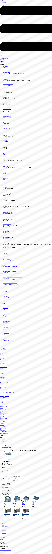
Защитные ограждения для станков (7, 118)
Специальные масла (5, 246)
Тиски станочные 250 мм (3, 372)
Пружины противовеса (6, 329)
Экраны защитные (5, 342)
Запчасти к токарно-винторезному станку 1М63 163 (9, 271)
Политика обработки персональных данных (5, 549)
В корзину (10, 459)
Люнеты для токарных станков (7, 74)
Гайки (4, 303)
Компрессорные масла (5, 207)
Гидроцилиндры (5, 140)
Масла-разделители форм (6, 231)
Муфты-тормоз (5, 93)
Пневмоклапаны (5, 187)
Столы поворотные (5, 79)
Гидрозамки (4, 154)
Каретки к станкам (5, 308)
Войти (2, 440)
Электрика (3, 122)
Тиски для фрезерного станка (3, 367)
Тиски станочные (2, 412)
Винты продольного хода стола (7, 298)
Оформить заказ (6, 526)
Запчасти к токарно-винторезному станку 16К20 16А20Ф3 (10, 266)
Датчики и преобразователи (6, 128)
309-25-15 (2, 62)
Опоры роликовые (5, 327)
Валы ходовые (5, 290)
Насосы (4, 159)
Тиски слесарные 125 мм (3, 368)
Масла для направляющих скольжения (7, 238)
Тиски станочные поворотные (4, 413)
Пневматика (3, 180)
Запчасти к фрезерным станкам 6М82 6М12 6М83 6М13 (10, 283)
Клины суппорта (5, 310)
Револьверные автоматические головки (8, 84)
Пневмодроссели (5, 189)
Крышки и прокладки (5, 317)
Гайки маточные (5, 304)
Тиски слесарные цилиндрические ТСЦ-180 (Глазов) (35, 502)
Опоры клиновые (5, 86)
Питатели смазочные (5, 149)
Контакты (3, 5)
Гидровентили (5, 147)
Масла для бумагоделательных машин (7, 212)
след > (10, 447)
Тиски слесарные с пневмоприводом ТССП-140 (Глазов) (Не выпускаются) (16, 502)
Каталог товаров (4, 2)
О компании (3, 3)
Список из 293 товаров (6, 447)
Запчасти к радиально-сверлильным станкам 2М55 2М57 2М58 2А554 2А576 (12, 277)
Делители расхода (5, 142)
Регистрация (3, 441)
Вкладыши (4, 302)
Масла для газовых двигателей (7, 214)
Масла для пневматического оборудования (8, 219)
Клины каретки (5, 309)
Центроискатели (5, 339)
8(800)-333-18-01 (2, 51)
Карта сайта (1, 544)
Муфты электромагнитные (6, 72)
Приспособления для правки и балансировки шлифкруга (7, 392)
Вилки (4, 292)
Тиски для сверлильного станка (4, 362)
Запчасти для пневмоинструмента (7, 201)
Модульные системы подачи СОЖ (7, 116)
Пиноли (4, 328)
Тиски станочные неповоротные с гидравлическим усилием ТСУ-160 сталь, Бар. (16, 514)
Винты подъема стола (5, 296)
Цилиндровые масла (5, 253)
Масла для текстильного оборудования (7, 226)
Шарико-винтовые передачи (6, 91)
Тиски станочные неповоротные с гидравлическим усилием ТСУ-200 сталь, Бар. (26, 514)
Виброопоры (4, 67)
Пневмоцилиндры (5, 199)
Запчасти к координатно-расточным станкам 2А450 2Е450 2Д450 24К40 (12, 273)
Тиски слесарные (2, 353)
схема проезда (2, 59)
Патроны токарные (2, 348)
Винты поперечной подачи (6, 297)
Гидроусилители (5, 173)
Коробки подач (5, 315)
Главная (3, 1)
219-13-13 (2, 58)
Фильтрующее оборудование (6, 166)
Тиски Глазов (2, 358)
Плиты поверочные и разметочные (4, 388)
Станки (1, 437)
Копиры (4, 314)
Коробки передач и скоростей (6, 104)
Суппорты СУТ (2, 378)
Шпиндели (4, 341)
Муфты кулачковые (5, 322)
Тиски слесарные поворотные (4, 354)
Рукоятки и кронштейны (6, 333)
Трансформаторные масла (6, 248)
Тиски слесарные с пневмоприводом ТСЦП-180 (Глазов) (25, 502)
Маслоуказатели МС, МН (6, 178)
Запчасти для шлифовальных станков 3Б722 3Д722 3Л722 (10, 279)
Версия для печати (4, 520)
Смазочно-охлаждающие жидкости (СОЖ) (8, 243)
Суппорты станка (5, 334)
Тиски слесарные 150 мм (3, 369)
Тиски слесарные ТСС (3, 364)
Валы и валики (5, 291)
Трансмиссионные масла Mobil (7, 260)
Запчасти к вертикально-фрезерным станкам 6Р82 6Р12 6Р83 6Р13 (11, 284)
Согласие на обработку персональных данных (5, 550)
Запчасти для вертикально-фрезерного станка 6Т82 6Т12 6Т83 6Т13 (11, 285)
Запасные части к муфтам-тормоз (4, 382)
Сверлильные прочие (5, 272)
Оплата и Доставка (4, 4)
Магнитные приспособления (6, 111)
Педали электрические (6, 97)
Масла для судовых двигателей (7, 224)
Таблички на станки (5, 335)
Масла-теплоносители (5, 233)
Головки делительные (5, 99)
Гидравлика (1, 401)
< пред (3, 447)
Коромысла (4, 316)
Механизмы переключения (6, 321)
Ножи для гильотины (2, 398)
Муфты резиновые (5, 323)
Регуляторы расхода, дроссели (6, 161)
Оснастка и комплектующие (5, 66)
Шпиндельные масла (5, 258)
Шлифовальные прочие (6, 278)
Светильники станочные (6, 123)
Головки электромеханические (7, 109)
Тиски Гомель (2, 359)
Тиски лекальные (2, 363)
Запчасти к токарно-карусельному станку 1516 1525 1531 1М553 (11, 267)
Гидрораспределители (5, 135)
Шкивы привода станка (6, 340)
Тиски (2, 446)
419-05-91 (7, 58)
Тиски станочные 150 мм (3, 420)
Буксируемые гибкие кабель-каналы (7, 117)
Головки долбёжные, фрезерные (4, 427)
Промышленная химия (3, 436)
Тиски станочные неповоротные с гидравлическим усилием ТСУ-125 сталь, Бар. (7, 514)
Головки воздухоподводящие (6, 194)
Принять (1, 553)
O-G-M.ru (1, 0)
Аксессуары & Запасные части (4, 397)
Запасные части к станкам (5, 265)
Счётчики (4, 130)
